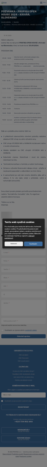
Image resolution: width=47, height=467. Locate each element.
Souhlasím (33, 244)
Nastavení (14, 243)
